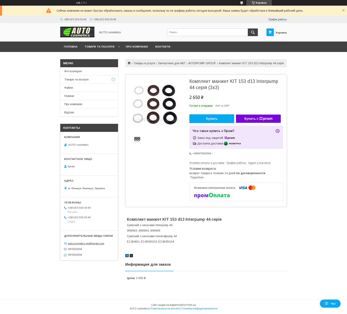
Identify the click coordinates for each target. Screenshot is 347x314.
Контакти (162, 46)
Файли (68, 87)
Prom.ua (191, 305)
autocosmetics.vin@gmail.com (86, 243)
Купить (211, 118)
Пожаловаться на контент (164, 308)
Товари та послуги (99, 46)
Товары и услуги (144, 63)
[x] (131, 256)
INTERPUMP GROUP (202, 63)
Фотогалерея (73, 71)
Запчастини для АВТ (172, 63)
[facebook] (127, 256)
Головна (70, 46)
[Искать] (253, 32)
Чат (333, 303)
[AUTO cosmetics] (77, 36)
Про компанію (137, 46)
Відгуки (69, 112)
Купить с (251, 118)
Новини (69, 96)
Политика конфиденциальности (199, 308)
